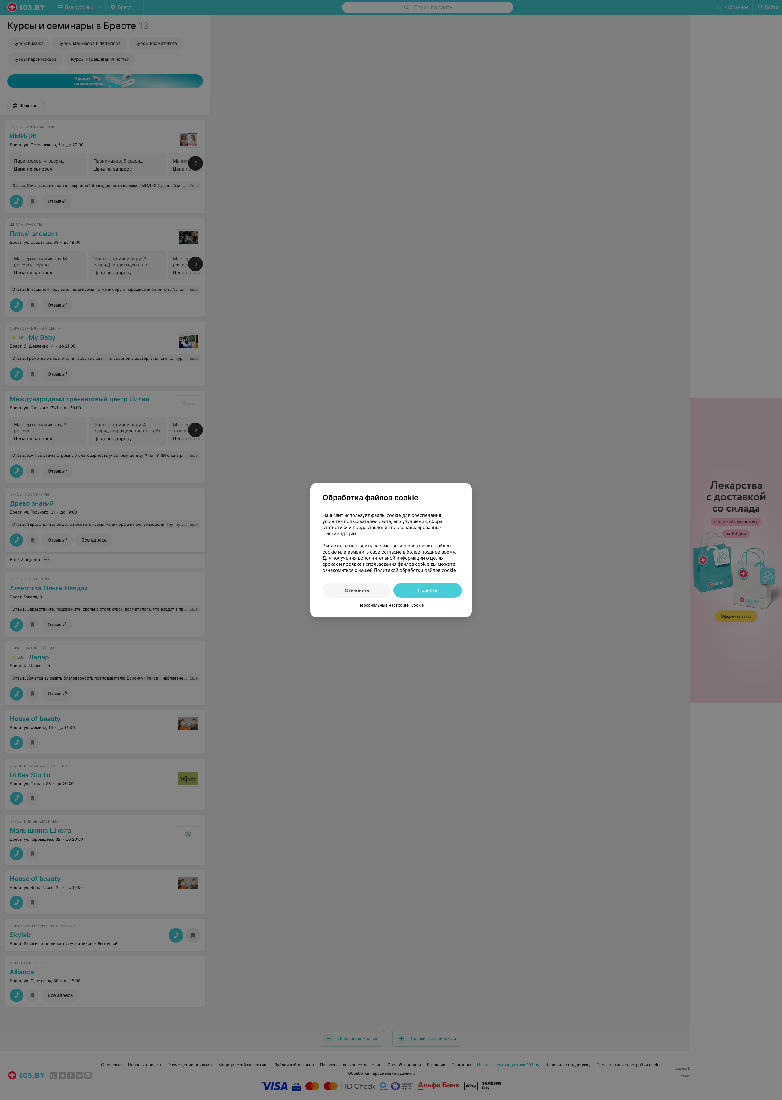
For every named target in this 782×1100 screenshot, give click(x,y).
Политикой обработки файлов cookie (415, 570)
